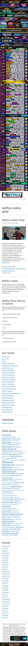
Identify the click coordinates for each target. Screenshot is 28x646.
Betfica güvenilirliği (20, 473)
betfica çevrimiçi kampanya (18, 523)
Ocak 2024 (5, 587)
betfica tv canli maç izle (7, 515)
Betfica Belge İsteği (7, 409)
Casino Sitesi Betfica (15, 529)
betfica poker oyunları (6, 500)
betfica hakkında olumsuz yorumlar (8, 477)
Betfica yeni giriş (7, 523)
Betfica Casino (5, 454)
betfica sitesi (6, 506)
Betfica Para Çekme (19, 499)
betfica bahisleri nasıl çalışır (17, 442)
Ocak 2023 (5, 615)
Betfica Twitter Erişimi (8, 363)
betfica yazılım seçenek (17, 519)
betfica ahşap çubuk (15, 440)
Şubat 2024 (5, 585)
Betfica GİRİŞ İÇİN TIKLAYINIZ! (14, 30)
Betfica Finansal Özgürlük (9, 388)
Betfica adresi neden (6, 440)
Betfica (4, 361)
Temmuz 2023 (6, 601)
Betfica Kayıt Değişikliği (8, 372)
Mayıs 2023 (5, 606)
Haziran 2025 (5, 553)
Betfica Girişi (7, 467)
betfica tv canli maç (16, 514)
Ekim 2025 (5, 548)
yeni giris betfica (13, 535)
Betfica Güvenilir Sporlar (8, 375)
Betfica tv (5, 514)
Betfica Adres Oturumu (8, 402)
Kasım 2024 (5, 564)
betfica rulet (20, 502)
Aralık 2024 (5, 562)
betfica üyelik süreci (15, 525)
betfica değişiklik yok (21, 459)
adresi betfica (6, 435)
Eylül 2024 (5, 569)
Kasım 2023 (5, 592)
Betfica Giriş (5, 359)
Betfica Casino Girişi (13, 220)
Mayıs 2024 (5, 578)
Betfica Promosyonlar (9, 266)
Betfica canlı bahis (8, 451)
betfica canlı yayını (22, 452)
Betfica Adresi (6, 356)
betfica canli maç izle (9, 449)
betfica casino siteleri (6, 456)
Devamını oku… (6, 262)
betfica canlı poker (14, 452)
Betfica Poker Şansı (7, 412)
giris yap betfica (14, 531)
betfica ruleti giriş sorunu (6, 504)
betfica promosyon (20, 268)
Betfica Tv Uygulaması (8, 382)
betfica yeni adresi (8, 521)
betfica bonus (7, 446)
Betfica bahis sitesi (14, 444)
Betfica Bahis (6, 443)
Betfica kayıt (5, 480)
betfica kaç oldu (19, 482)
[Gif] (14, 81)
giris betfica (5, 531)
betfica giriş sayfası (16, 467)
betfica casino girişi (9, 268)
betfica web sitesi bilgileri (15, 517)
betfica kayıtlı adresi (12, 480)
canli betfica (5, 529)
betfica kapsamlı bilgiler (18, 479)
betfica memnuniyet (16, 488)
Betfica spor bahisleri (6, 510)
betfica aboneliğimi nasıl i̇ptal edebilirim (9, 436)
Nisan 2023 (5, 608)
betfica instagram (7, 479)
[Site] (14, 51)
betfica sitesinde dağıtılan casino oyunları (9, 508)
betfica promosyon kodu (9, 502)
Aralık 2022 (5, 617)
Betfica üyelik (6, 525)
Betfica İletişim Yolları (8, 398)
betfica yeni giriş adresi (8, 271)
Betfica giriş (7, 462)
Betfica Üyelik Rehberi (8, 384)
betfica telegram (7, 511)
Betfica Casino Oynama (8, 377)
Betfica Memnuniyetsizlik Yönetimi (11, 393)
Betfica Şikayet (19, 527)
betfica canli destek (16, 446)
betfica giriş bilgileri (20, 464)
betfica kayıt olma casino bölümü (7, 482)
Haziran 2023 (5, 604)
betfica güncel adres (18, 469)
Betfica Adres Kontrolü (8, 400)
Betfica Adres (6, 438)
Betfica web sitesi (6, 517)
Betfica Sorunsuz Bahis (8, 405)
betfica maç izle (16, 486)
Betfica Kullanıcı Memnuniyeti (10, 365)
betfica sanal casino (14, 504)
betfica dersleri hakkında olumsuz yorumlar (9, 459)
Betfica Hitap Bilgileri (7, 395)
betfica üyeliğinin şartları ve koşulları (8, 527)
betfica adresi (16, 438)
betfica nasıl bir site (7, 492)
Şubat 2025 (5, 557)
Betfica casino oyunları (15, 454)
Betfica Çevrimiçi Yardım (8, 386)
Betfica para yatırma (8, 499)
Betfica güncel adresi (9, 471)
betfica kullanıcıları (6, 484)
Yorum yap (7, 273)
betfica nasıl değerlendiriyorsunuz (8, 493)
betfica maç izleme (7, 488)
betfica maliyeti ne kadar (6, 486)
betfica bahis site (5, 444)
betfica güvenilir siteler (6, 475)
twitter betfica (5, 534)
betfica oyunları (16, 497)
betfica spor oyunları (15, 510)
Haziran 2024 (5, 576)
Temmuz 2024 (6, 574)
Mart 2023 (5, 610)
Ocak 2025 (5, 560)
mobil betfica (15, 533)
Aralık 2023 (5, 590)
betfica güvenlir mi (16, 475)
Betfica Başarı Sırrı (7, 407)
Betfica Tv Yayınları (7, 391)
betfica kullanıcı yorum (15, 484)
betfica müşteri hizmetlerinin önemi (18, 490)
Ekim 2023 (5, 594)
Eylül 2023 (5, 597)
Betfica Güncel (7, 469)
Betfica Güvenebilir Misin (8, 473)
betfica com (13, 458)
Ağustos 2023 (6, 599)
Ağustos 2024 (6, 571)
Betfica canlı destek (6, 452)
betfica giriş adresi (8, 465)
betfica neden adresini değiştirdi (7, 497)
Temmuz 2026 (6, 546)
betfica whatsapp (7, 519)
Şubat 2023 (5, 613)
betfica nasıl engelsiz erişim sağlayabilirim (9, 495)
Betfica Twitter (17, 515)
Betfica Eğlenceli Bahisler (9, 379)
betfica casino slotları (6, 458)
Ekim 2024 (5, 567)
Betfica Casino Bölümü (8, 370)
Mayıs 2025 (5, 555)
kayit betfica (6, 533)
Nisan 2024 (5, 580)
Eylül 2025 (5, 551)
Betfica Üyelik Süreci (7, 368)
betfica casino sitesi (16, 456)
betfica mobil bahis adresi (6, 490)
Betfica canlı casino (18, 450)
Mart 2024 (5, 583)
